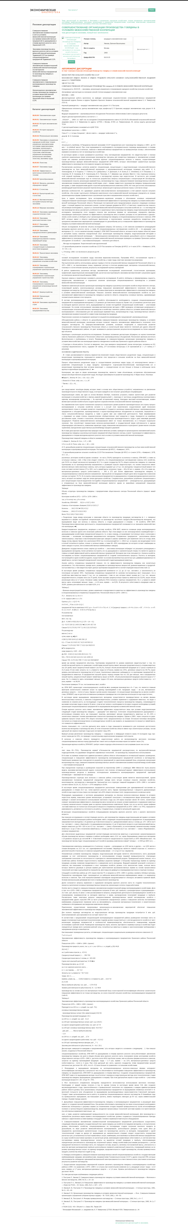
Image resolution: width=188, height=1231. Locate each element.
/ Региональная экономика (45, 136)
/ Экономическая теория (45, 119)
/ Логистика (40, 163)
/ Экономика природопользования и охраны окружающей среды (44, 239)
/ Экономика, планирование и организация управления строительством (43, 276)
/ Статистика (40, 189)
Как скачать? (73, 10)
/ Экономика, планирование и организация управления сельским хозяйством (45, 259)
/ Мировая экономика (43, 208)
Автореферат (71, 58)
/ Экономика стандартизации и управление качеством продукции (44, 247)
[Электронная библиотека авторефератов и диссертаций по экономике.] (45, 11)
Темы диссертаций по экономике (74, 21)
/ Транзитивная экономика (45, 253)
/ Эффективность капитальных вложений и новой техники (44, 173)
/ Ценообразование (43, 179)
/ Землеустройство (43, 292)
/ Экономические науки (44, 115)
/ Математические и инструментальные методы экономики (43, 202)
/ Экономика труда (42, 167)
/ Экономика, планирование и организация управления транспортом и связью (45, 267)
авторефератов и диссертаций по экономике (131, 1223)
